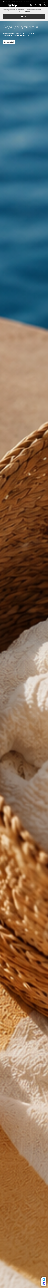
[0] (45, 5)
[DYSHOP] (12, 5)
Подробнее (27, 11)
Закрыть (24, 16)
